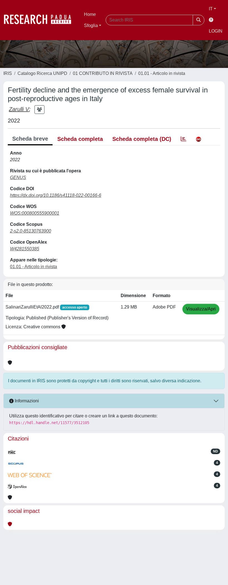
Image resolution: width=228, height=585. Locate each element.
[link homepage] (40, 20)
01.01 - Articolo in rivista (161, 73)
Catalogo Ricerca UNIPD (42, 73)
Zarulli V (19, 109)
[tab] (183, 139)
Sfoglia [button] (91, 25)
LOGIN (215, 31)
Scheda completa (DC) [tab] (141, 139)
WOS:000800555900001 (34, 213)
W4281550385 (24, 248)
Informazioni (26, 400)
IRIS (7, 73)
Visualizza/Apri (201, 309)
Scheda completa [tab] (80, 139)
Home (90, 14)
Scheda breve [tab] (30, 139)
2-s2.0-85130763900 (30, 231)
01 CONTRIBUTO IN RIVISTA (103, 73)
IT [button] (211, 8)
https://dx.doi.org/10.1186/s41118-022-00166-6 (55, 195)
